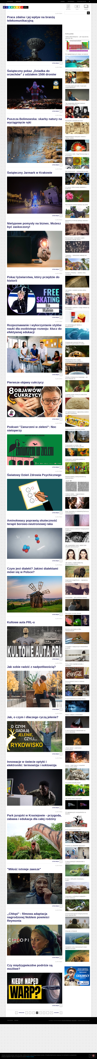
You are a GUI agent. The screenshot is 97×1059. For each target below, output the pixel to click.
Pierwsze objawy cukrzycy (25, 382)
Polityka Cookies (30, 1056)
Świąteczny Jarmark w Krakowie (29, 172)
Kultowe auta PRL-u (21, 622)
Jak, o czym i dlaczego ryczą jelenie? (32, 717)
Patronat (18, 1)
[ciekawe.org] (15, 8)
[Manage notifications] (93, 1055)
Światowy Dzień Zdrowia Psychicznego (34, 475)
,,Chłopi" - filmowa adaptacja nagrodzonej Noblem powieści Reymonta (28, 917)
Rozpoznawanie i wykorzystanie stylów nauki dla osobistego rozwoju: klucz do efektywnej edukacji (34, 329)
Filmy (77, 9)
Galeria (86, 9)
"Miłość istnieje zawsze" (24, 869)
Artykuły (68, 9)
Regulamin (10, 1020)
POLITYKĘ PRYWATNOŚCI (66, 1020)
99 (51, 1012)
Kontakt (16, 1020)
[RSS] (89, 1)
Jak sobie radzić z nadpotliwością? (31, 666)
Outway (22, 1020)
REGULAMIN (74, 1020)
